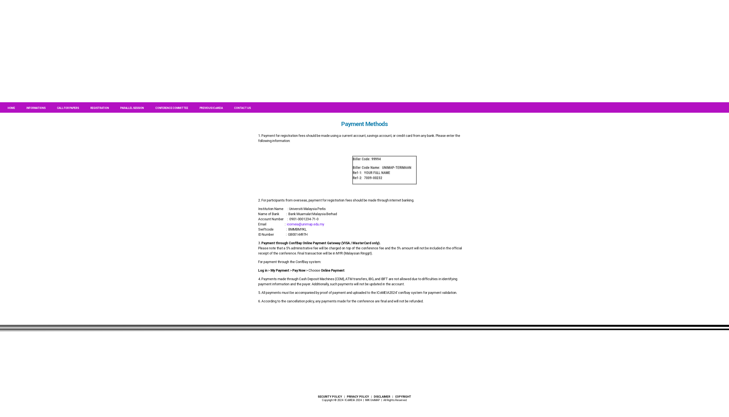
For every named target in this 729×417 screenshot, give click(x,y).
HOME (11, 107)
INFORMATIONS (36, 107)
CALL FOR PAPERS (68, 107)
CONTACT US (242, 107)
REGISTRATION (99, 107)
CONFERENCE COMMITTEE (171, 107)
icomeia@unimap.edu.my (305, 224)
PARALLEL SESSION (132, 107)
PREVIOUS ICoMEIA (211, 107)
